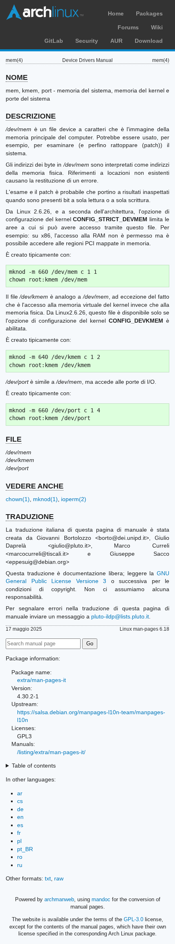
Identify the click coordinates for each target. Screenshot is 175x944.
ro (19, 857)
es (20, 825)
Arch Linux (44, 12)
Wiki (157, 27)
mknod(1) (45, 499)
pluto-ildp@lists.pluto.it (120, 616)
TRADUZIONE (30, 517)
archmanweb (59, 899)
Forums (128, 27)
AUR (116, 40)
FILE (14, 439)
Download (149, 40)
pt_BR (25, 849)
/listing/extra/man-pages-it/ (51, 752)
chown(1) (18, 499)
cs (20, 801)
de (20, 809)
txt (48, 878)
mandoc (101, 899)
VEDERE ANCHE (34, 486)
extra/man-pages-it (41, 680)
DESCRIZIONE (31, 116)
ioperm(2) (73, 499)
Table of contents (34, 765)
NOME (17, 77)
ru (19, 865)
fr (19, 833)
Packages (149, 13)
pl (19, 841)
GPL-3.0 (133, 919)
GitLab (53, 40)
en (20, 817)
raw (58, 878)
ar (19, 793)
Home (116, 13)
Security (86, 40)
